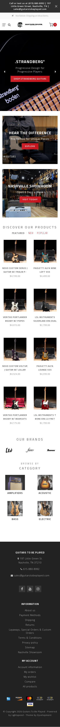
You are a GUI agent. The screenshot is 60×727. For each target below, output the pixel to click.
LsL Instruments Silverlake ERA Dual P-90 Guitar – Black (45, 321)
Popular (42, 233)
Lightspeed (18, 715)
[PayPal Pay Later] (50, 698)
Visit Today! (30, 199)
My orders (30, 671)
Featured (18, 233)
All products (30, 686)
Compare (30, 681)
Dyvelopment (44, 715)
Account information (30, 667)
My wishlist (30, 676)
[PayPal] (40, 698)
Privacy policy (30, 642)
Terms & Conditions (30, 637)
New (30, 233)
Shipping (30, 620)
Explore (30, 146)
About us (30, 610)
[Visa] (30, 704)
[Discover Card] (19, 698)
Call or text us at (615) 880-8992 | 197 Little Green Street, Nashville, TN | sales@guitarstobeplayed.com (30, 6)
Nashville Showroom (30, 652)
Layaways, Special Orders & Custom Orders (30, 631)
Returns (30, 624)
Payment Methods (30, 615)
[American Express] (8, 698)
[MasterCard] (29, 698)
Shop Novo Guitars (24, 77)
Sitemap (30, 647)
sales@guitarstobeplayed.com (31, 575)
